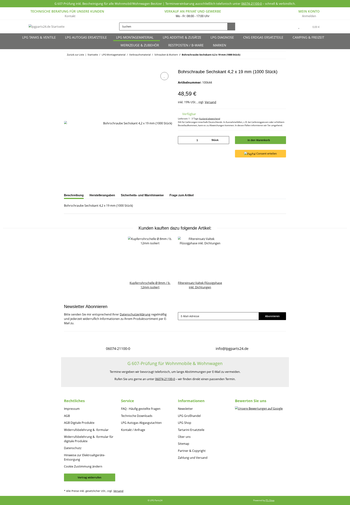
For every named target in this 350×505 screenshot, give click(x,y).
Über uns (184, 437)
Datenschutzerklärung (135, 314)
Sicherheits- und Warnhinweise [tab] (142, 195)
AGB (67, 416)
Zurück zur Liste (75, 54)
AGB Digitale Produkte (79, 423)
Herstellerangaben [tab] (102, 195)
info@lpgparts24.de (232, 348)
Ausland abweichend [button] (209, 118)
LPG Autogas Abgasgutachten (141, 423)
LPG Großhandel (189, 416)
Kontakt (70, 16)
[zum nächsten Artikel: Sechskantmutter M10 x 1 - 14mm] (282, 55)
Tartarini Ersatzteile (191, 430)
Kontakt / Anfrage (133, 430)
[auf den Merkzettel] (164, 76)
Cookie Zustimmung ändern (83, 466)
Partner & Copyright (192, 451)
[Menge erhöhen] (225, 140)
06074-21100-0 (251, 4)
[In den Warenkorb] (67, 67)
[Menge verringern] (182, 140)
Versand (210, 102)
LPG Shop (184, 423)
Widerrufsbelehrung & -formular (86, 430)
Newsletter (185, 409)
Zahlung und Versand (192, 458)
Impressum (72, 409)
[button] (290, 26)
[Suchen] (231, 26)
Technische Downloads (136, 416)
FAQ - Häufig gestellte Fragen (140, 409)
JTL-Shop (270, 500)
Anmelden (309, 16)
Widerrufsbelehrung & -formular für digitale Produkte (88, 439)
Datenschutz (72, 448)
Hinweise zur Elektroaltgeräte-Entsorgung (84, 457)
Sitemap (183, 444)
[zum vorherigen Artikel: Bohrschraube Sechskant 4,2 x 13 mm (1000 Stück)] (274, 55)
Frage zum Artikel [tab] (182, 195)
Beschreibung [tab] (74, 195)
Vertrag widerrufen (89, 477)
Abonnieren (272, 316)
